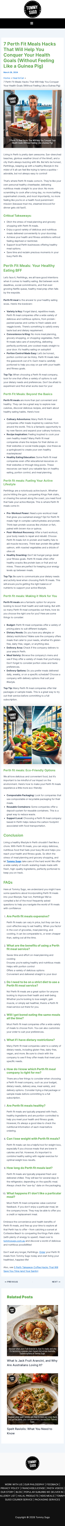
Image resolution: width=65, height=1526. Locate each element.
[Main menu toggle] (31, 23)
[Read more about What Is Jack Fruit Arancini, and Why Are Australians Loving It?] (32, 1330)
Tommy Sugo (14, 861)
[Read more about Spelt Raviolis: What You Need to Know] (32, 1398)
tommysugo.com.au (14, 1241)
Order (42, 1252)
